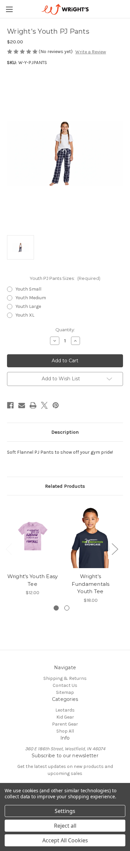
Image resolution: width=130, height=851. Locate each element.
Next (114, 548)
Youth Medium (31, 298)
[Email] (21, 405)
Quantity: (65, 329)
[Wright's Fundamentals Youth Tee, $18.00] (90, 535)
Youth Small (28, 289)
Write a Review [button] (90, 52)
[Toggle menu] (9, 9)
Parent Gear (65, 724)
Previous (8, 548)
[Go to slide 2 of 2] (66, 607)
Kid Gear (65, 717)
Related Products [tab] (65, 486)
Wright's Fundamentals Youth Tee (91, 583)
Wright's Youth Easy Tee (32, 580)
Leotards (65, 710)
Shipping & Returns (65, 678)
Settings (65, 811)
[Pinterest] (55, 405)
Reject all (65, 825)
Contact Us (65, 685)
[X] (44, 405)
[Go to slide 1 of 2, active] (56, 607)
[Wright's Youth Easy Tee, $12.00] (32, 535)
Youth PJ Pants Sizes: (65, 278)
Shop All (65, 731)
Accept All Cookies (65, 840)
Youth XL (25, 315)
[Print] (33, 405)
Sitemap (65, 692)
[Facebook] (10, 405)
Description (65, 432)
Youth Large (28, 306)
